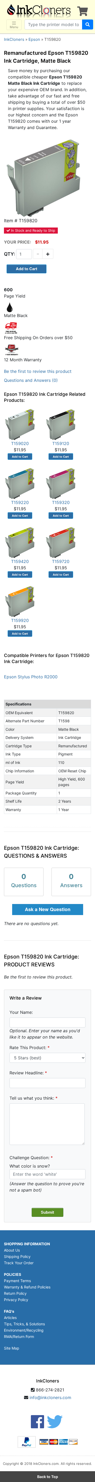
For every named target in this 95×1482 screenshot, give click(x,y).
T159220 (20, 502)
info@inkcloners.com (50, 1397)
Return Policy (15, 1293)
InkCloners (14, 39)
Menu (14, 27)
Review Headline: (27, 1072)
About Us (12, 1250)
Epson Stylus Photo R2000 (31, 676)
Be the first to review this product (38, 371)
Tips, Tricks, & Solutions (24, 1324)
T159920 (20, 620)
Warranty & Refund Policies (27, 1287)
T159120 (60, 443)
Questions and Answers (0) (31, 380)
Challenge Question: (29, 1157)
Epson (34, 39)
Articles (10, 1317)
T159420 (20, 561)
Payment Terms (17, 1280)
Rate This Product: (28, 1047)
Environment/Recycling (24, 1330)
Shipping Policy (17, 1256)
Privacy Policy (16, 1299)
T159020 (20, 443)
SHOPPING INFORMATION (27, 1244)
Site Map (11, 1348)
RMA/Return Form (19, 1336)
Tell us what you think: (32, 1098)
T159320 (61, 502)
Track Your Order (19, 1263)
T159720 (60, 561)
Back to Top (47, 1476)
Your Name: (21, 1012)
